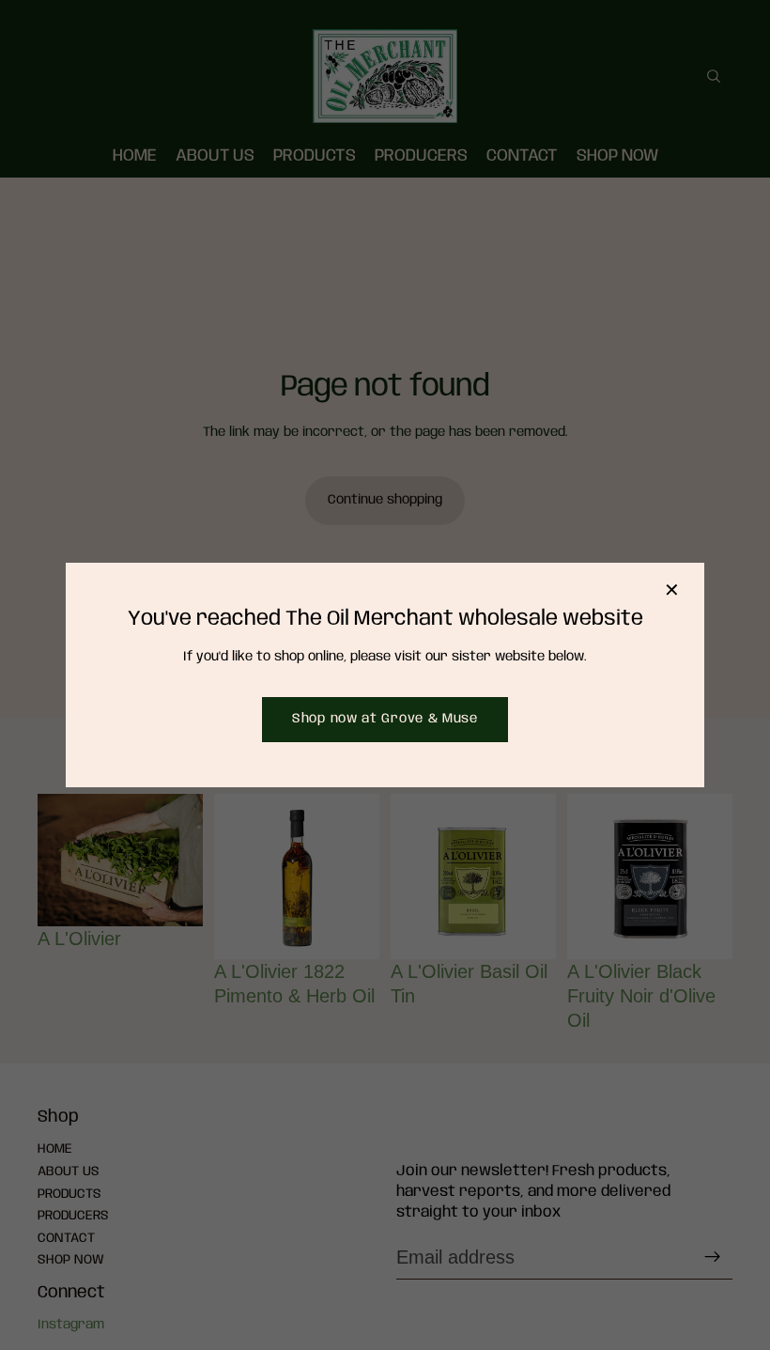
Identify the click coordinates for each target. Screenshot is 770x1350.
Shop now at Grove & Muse (385, 718)
